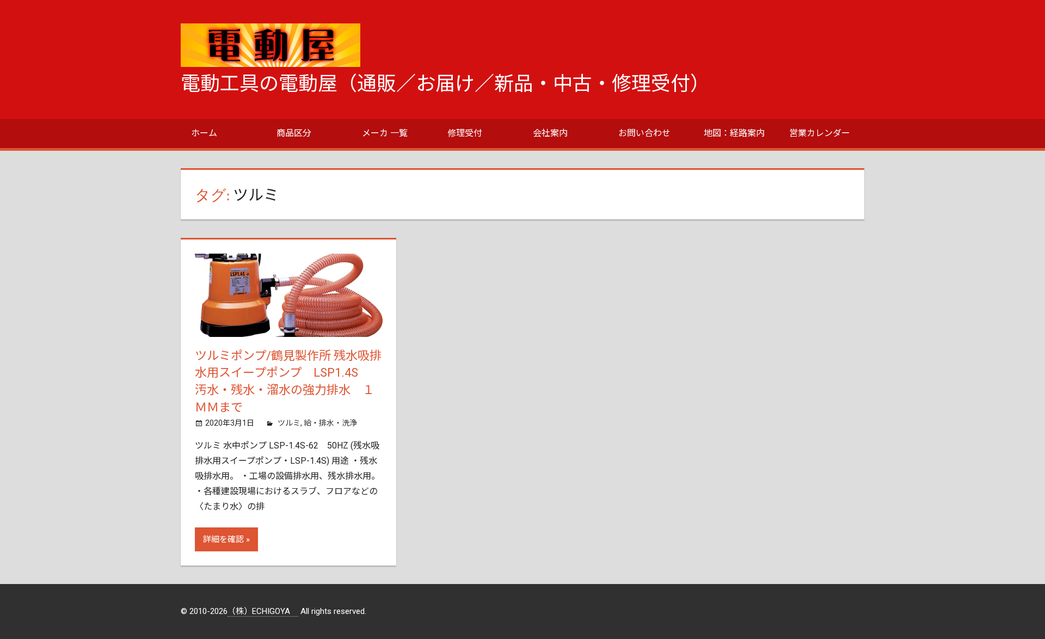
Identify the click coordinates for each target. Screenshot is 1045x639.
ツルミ (289, 423)
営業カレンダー (819, 133)
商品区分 (293, 133)
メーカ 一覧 (385, 133)
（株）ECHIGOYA (263, 611)
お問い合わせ (644, 133)
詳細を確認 (223, 539)
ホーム (204, 133)
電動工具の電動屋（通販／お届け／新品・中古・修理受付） (445, 83)
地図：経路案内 (734, 133)
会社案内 (550, 133)
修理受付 (464, 133)
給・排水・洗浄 (330, 423)
